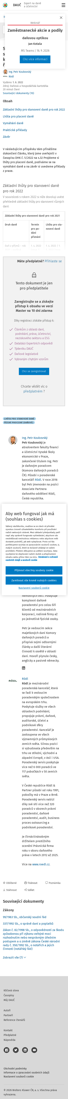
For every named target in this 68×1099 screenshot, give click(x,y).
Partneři (8, 1015)
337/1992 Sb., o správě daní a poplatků (28, 923)
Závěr (6, 136)
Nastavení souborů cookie (19, 1076)
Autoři (7, 1010)
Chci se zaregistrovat (34, 371)
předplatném (33, 391)
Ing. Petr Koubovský (20, 71)
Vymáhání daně (13, 123)
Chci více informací (35, 59)
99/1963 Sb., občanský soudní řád (24, 917)
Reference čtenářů (14, 1020)
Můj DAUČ (9, 1000)
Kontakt (8, 1030)
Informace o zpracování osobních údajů (26, 1072)
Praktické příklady (15, 130)
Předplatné (10, 1035)
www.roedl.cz (41, 864)
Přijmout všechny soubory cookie (34, 570)
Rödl (11, 76)
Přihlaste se (53, 261)
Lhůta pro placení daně (18, 116)
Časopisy (9, 995)
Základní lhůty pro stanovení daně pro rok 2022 (34, 109)
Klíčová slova (11, 990)
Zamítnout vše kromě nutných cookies (34, 580)
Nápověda (9, 1040)
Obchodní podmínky (15, 1068)
